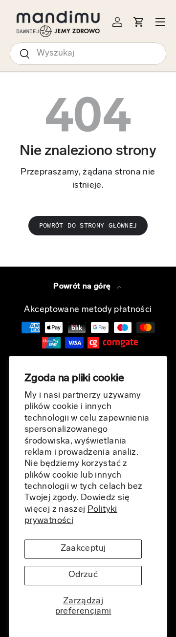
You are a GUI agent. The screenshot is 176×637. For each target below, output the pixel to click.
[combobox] (88, 53)
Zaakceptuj (83, 548)
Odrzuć (83, 575)
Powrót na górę (82, 286)
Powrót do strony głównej (88, 225)
